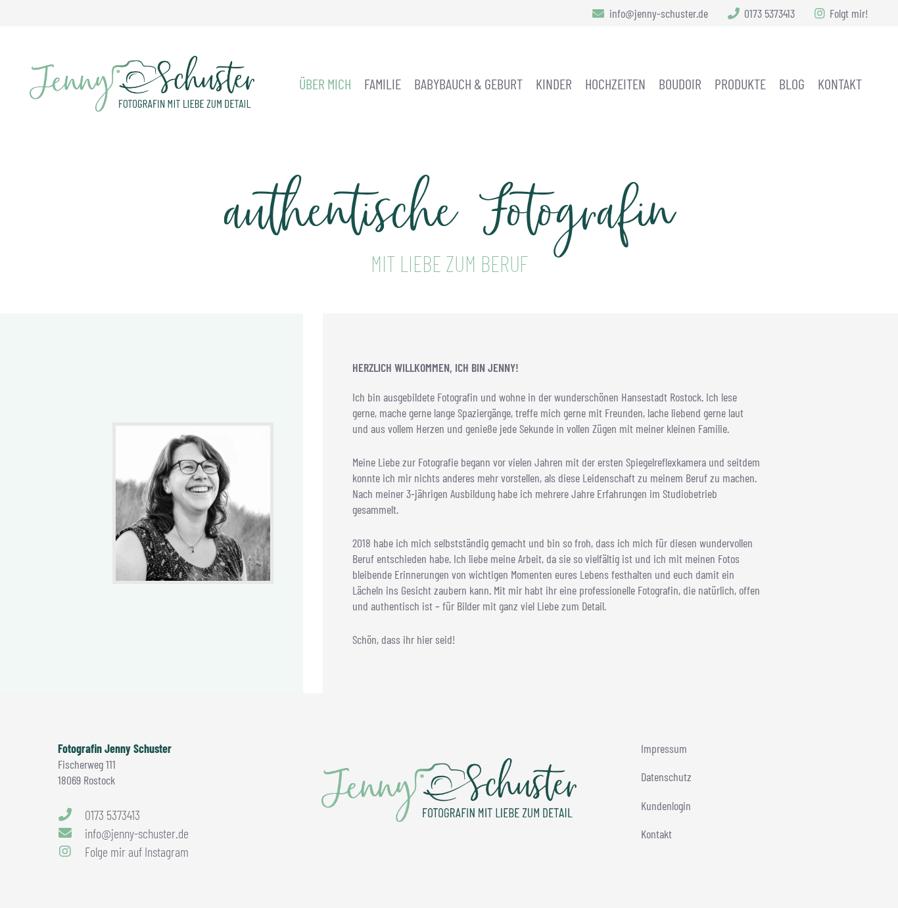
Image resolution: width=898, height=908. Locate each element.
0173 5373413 (112, 815)
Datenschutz (666, 776)
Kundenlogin (666, 805)
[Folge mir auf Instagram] (71, 851)
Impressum (664, 748)
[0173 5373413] (71, 815)
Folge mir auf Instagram (137, 851)
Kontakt (656, 834)
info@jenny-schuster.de (137, 833)
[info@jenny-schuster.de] (71, 833)
